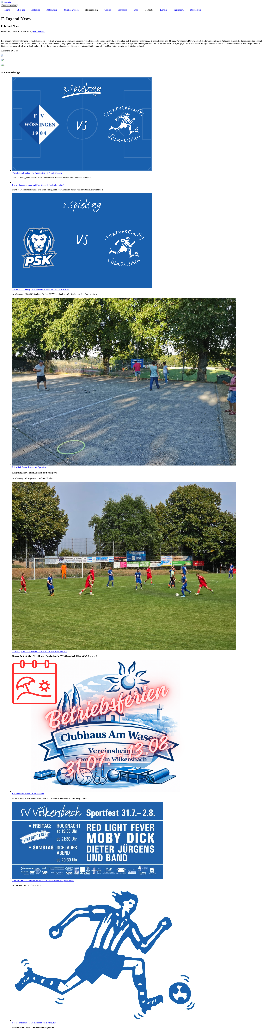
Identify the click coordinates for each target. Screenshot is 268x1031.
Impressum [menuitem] (179, 10)
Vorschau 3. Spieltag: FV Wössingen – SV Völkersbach (37, 173)
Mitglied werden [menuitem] (71, 10)
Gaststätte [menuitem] (149, 10)
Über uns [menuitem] (21, 10)
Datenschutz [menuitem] (195, 10)
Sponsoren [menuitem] (122, 10)
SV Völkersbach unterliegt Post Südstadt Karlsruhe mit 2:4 (38, 185)
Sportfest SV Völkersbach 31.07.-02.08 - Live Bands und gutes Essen (43, 880)
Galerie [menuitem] (107, 10)
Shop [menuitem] (136, 10)
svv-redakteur (39, 31)
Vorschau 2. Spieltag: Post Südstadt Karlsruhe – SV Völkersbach (41, 289)
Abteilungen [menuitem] (51, 10)
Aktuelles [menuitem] (35, 10)
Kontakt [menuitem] (163, 10)
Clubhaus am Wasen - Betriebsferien (28, 793)
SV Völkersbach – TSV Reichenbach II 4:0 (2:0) (34, 1022)
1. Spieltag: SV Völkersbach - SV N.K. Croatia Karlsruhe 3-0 (39, 651)
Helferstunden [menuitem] (91, 10)
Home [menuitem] (7, 10)
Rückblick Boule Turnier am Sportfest (29, 467)
